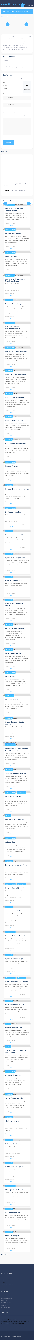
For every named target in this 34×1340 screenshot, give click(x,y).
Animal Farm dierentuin (14, 1098)
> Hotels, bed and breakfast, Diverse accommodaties (15, 1321)
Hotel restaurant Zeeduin (14, 888)
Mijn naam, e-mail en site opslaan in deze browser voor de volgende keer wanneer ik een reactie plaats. (17, 114)
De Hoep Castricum (12, 1213)
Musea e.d (11, 11)
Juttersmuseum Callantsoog (16, 911)
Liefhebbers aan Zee (13, 512)
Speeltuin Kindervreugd (14, 959)
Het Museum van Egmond (14, 1167)
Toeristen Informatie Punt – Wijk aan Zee (15, 1051)
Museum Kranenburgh (13, 304)
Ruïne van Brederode (13, 1144)
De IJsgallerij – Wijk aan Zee (16, 936)
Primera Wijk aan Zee (13, 1028)
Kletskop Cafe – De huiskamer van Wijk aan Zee (16, 749)
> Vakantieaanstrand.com (8, 1284)
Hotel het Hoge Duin (13, 796)
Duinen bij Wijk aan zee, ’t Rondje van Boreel (15, 280)
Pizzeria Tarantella (12, 466)
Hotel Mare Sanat (11, 699)
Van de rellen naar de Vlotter (16, 352)
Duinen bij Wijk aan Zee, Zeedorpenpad (14, 209)
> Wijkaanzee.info (5, 1279)
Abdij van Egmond (12, 1121)
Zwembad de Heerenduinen (15, 443)
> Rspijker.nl (4, 1282)
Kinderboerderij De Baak (14, 628)
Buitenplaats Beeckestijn (14, 653)
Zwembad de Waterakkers (15, 397)
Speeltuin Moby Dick (12, 1236)
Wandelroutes (10, 204)
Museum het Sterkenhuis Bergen (14, 604)
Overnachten (9, 695)
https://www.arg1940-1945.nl (19, 190)
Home (4, 11)
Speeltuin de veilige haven (15, 558)
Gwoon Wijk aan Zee (13, 1075)
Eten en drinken (10, 229)
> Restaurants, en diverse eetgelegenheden (12, 1323)
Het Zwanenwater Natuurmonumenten (12, 328)
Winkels (8, 815)
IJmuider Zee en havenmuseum (17, 489)
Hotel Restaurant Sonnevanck (16, 982)
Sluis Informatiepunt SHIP (14, 1005)
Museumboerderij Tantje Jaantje (14, 723)
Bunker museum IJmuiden (14, 535)
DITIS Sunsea (10, 676)
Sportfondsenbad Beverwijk (16, 773)
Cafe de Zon (10, 842)
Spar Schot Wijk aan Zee (14, 819)
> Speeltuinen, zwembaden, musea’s (10, 1319)
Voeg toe (8, 142)
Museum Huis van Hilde (13, 581)
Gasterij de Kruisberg (13, 233)
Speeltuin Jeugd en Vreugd (15, 374)
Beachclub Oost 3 (11, 256)
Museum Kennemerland (14, 420)
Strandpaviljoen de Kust (14, 1190)
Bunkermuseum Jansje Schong (16, 865)
